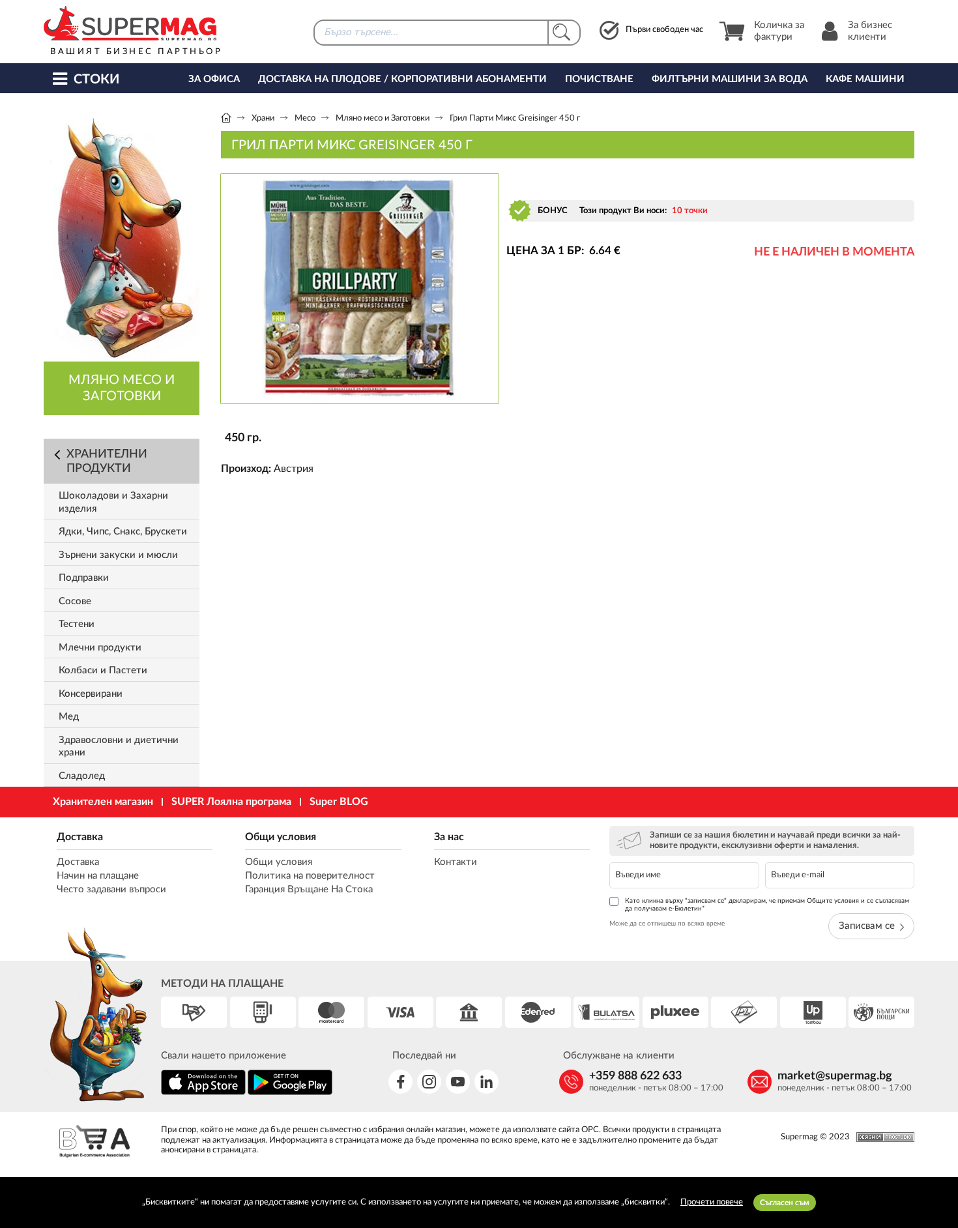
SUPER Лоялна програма (231, 802)
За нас (449, 837)
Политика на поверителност (310, 876)
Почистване (599, 79)
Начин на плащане (98, 876)
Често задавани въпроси (111, 889)
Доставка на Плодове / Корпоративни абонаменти (402, 79)
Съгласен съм (784, 1202)
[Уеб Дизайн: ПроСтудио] (882, 1137)
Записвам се (867, 926)
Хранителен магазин (103, 802)
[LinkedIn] (486, 1082)
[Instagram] (429, 1082)
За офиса (214, 79)
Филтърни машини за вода (729, 79)
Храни (263, 118)
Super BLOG (339, 802)
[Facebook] (400, 1082)
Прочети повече (711, 1202)
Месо (305, 118)
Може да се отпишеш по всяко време (667, 923)
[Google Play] (290, 1093)
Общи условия (280, 837)
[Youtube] (458, 1082)
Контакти (455, 862)
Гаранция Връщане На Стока (309, 889)
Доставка (80, 837)
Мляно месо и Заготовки (382, 118)
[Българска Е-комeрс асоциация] (94, 1143)
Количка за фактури (779, 31)
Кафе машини (865, 79)
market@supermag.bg (834, 1076)
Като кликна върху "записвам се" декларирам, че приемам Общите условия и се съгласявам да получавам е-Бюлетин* (767, 905)
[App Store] (203, 1093)
